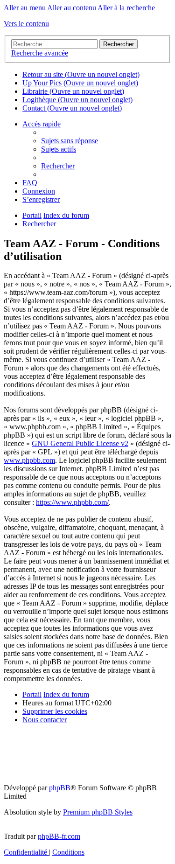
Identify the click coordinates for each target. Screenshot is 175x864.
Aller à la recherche (126, 8)
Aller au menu (25, 8)
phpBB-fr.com (59, 836)
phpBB (59, 788)
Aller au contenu (71, 8)
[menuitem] (69, 141)
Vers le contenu (26, 24)
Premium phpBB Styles (98, 812)
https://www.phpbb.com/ (72, 502)
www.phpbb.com (29, 460)
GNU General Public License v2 (80, 443)
